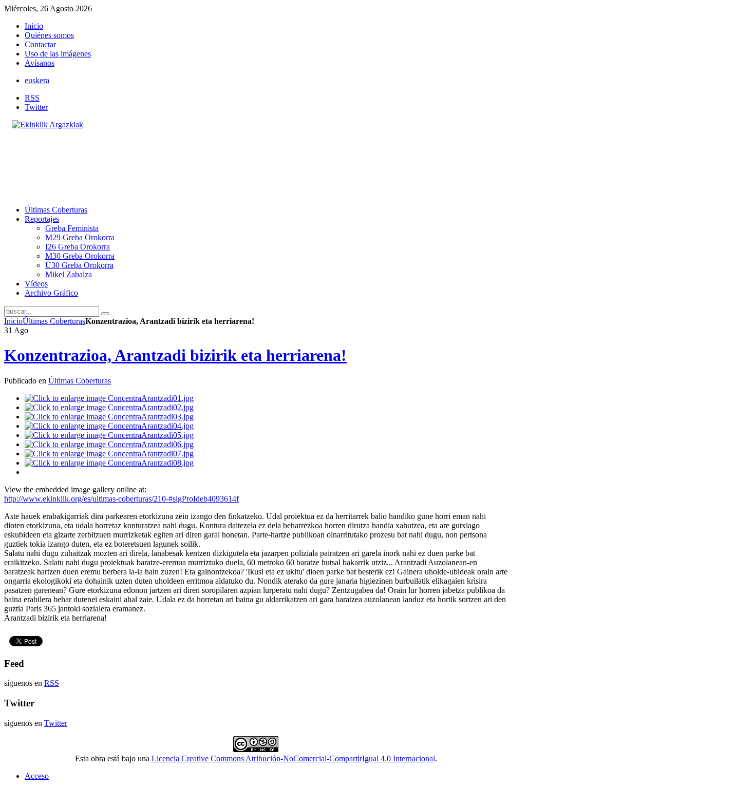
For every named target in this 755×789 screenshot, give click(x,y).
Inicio (13, 321)
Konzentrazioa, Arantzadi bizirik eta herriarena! (175, 355)
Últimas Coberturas (54, 321)
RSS (32, 97)
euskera (37, 80)
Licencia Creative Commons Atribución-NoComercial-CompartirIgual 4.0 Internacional (293, 758)
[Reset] (105, 313)
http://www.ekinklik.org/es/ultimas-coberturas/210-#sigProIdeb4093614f (121, 498)
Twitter (36, 107)
